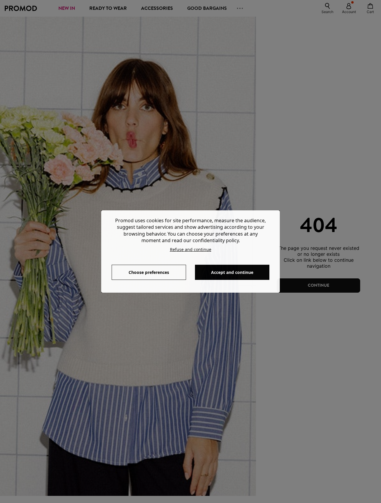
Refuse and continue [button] (190, 249)
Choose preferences (149, 272)
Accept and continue (232, 272)
